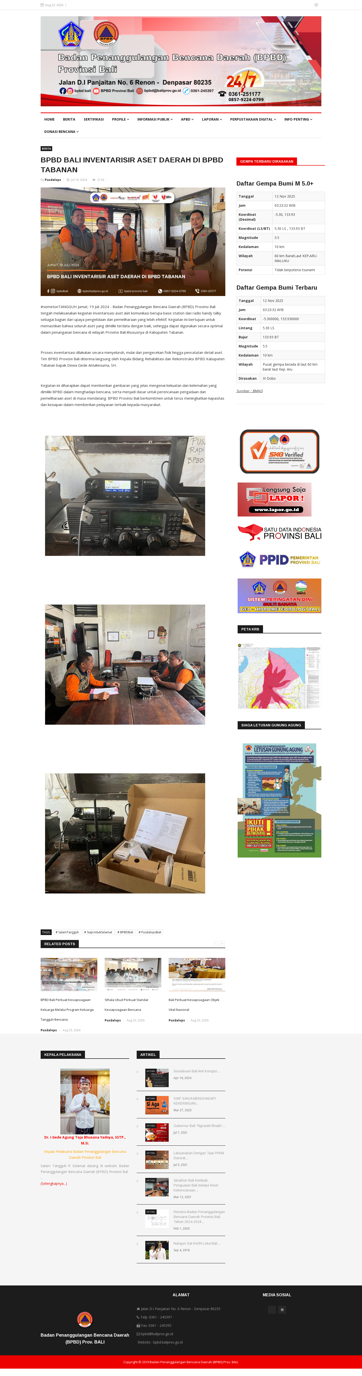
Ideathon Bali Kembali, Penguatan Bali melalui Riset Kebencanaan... (196, 1185)
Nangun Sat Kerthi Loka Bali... (197, 1243)
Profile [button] (119, 119)
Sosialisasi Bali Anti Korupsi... (197, 1071)
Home (49, 119)
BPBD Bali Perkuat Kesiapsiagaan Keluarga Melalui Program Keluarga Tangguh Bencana (67, 1010)
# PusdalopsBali (150, 932)
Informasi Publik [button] (153, 119)
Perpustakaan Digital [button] (252, 119)
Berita (69, 119)
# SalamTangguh (68, 932)
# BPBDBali (125, 932)
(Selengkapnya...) (54, 1183)
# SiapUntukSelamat (98, 932)
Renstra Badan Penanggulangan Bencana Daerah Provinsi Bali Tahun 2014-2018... (199, 1217)
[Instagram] (316, 4)
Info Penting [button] (297, 119)
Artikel (151, 1071)
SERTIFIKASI (94, 119)
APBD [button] (186, 119)
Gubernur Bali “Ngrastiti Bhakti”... (199, 1126)
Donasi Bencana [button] (60, 131)
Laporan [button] (211, 119)
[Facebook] (309, 4)
